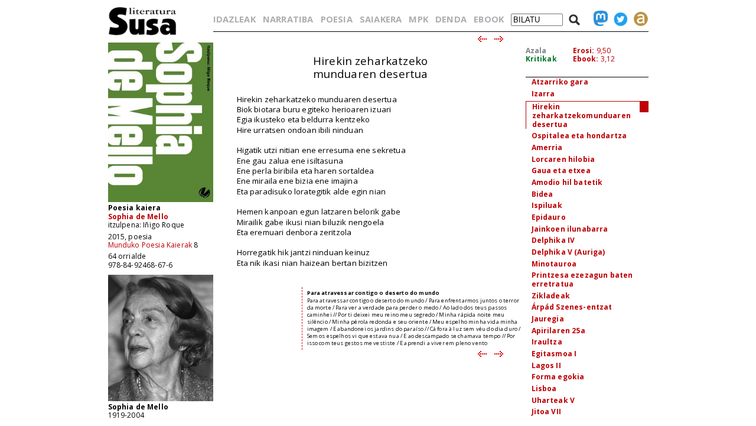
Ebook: (586, 59)
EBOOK (489, 19)
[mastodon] (598, 19)
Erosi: (584, 50)
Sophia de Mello (138, 217)
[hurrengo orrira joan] (499, 39)
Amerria (547, 147)
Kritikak (541, 59)
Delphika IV (553, 240)
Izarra (543, 94)
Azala (536, 50)
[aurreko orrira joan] (482, 39)
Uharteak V (553, 400)
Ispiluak (547, 205)
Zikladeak (551, 296)
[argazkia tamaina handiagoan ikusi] (160, 400)
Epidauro (549, 217)
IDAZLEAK (234, 19)
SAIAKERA (381, 19)
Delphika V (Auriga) (568, 252)
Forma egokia (558, 377)
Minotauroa (554, 264)
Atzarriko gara (560, 82)
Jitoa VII (546, 412)
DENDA (451, 19)
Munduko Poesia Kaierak (150, 245)
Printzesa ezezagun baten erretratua (582, 279)
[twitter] (618, 19)
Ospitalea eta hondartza (579, 136)
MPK (418, 19)
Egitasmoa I (554, 354)
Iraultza (547, 342)
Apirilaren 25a (558, 331)
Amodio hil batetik (567, 182)
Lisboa (544, 388)
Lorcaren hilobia (563, 159)
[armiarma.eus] (638, 19)
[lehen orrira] (142, 35)
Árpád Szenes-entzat (572, 307)
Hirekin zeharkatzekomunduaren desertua (581, 115)
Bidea (542, 194)
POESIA (337, 19)
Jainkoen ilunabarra (570, 229)
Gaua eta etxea (561, 170)
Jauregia (548, 319)
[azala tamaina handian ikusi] (160, 201)
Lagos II (546, 365)
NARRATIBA (288, 19)
